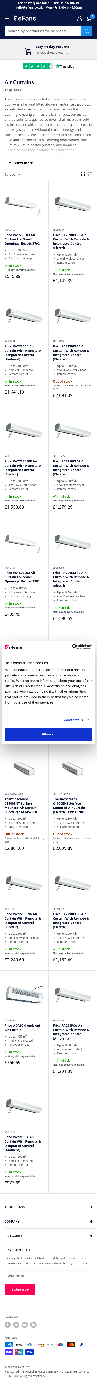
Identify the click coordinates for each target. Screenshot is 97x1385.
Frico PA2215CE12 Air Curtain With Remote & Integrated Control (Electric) (71, 579)
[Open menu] (7, 18)
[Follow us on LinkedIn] (33, 1325)
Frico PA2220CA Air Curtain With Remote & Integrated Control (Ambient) (23, 352)
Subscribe (20, 1289)
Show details (72, 720)
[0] (89, 18)
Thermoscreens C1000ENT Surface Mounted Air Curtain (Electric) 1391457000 (69, 805)
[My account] (79, 18)
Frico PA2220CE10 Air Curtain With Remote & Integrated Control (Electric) (71, 352)
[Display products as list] (90, 174)
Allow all (48, 734)
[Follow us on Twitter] (16, 1325)
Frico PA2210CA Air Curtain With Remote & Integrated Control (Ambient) (23, 1143)
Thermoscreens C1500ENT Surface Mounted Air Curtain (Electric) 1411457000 (21, 805)
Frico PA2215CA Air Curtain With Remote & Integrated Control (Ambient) (71, 1031)
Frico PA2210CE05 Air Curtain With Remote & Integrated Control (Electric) (71, 920)
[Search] (86, 31)
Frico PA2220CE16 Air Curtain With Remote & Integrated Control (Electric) (23, 920)
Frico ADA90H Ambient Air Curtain (22, 1027)
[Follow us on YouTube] (25, 1325)
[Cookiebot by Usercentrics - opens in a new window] (72, 647)
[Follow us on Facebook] (8, 1325)
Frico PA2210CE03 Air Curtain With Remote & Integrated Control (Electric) (71, 241)
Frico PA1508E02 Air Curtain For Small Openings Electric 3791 (22, 576)
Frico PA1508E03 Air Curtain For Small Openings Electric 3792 (22, 239)
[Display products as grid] (83, 174)
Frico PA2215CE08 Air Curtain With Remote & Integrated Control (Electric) (23, 467)
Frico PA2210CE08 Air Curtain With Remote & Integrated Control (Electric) (71, 467)
